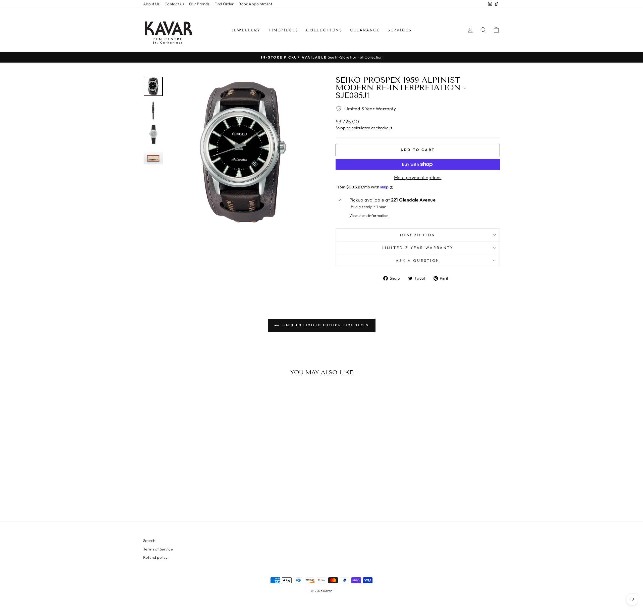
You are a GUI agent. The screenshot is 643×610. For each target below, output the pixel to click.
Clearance (365, 29)
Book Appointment (255, 4)
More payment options (418, 177)
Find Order (224, 4)
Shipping (343, 127)
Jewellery (246, 29)
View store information (369, 215)
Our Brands (199, 4)
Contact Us (174, 4)
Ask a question (418, 260)
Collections (324, 29)
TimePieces (284, 29)
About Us (151, 4)
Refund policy (155, 557)
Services (400, 29)
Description (418, 235)
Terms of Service (158, 549)
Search (149, 540)
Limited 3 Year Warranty (417, 247)
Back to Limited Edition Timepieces (325, 325)
